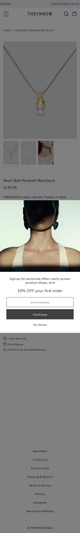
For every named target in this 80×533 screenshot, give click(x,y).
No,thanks (40, 324)
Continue (40, 314)
